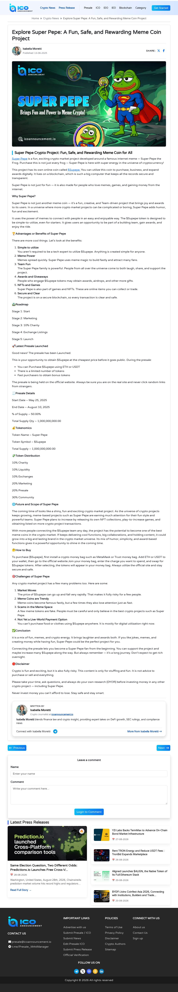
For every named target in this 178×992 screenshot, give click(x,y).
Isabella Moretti (32, 48)
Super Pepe (19, 158)
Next (161, 748)
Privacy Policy (114, 933)
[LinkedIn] (101, 971)
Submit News (72, 938)
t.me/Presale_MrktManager (30, 946)
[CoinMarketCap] (89, 971)
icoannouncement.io (62, 714)
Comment (17, 782)
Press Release (67, 7)
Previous (19, 748)
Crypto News (47, 7)
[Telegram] (76, 971)
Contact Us (140, 933)
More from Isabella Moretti (143, 731)
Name (15, 767)
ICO (98, 7)
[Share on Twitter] (159, 51)
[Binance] (95, 971)
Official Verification (76, 955)
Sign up (138, 938)
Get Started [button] (161, 8)
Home (35, 18)
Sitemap (110, 949)
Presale (88, 7)
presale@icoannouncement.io (31, 942)
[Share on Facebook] (164, 51)
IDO (106, 7)
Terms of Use (113, 927)
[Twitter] (82, 971)
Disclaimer (112, 938)
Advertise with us (74, 927)
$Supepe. (74, 170)
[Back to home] (25, 921)
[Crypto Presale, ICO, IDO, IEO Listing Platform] (21, 8)
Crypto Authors (115, 944)
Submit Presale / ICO (77, 933)
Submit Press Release (77, 949)
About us (139, 927)
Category (140, 7)
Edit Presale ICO (74, 944)
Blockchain (125, 7)
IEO (114, 7)
